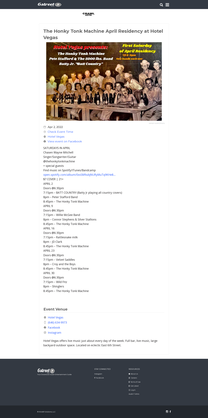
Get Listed (134, 386)
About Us (134, 374)
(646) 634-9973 (57, 322)
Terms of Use (135, 382)
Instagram (54, 332)
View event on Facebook (65, 141)
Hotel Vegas (56, 136)
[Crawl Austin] (90, 14)
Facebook (54, 327)
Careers (134, 378)
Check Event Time (60, 131)
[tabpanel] (90, 14)
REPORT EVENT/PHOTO (157, 123)
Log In (133, 390)
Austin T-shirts (134, 394)
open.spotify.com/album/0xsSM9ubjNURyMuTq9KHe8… (79, 175)
